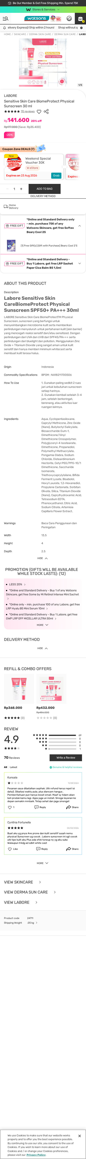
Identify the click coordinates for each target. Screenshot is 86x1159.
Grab (56, 175)
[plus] (21, 189)
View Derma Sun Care (26, 892)
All (5, 767)
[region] (43, 1144)
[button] (80, 18)
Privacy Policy (36, 1154)
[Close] (79, 1136)
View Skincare (19, 882)
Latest (13, 767)
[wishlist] (39, 111)
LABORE (10, 96)
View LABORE (17, 902)
